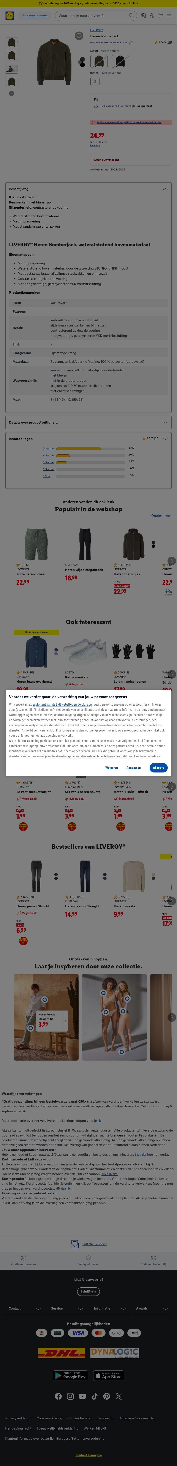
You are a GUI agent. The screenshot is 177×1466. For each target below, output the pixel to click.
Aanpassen (133, 768)
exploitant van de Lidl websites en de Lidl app (62, 704)
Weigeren (111, 768)
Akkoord (158, 768)
